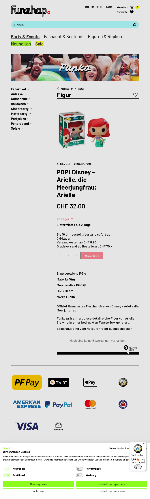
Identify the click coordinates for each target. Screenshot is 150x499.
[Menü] (144, 444)
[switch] (138, 467)
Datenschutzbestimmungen (122, 448)
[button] (8, 448)
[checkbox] (6, 469)
